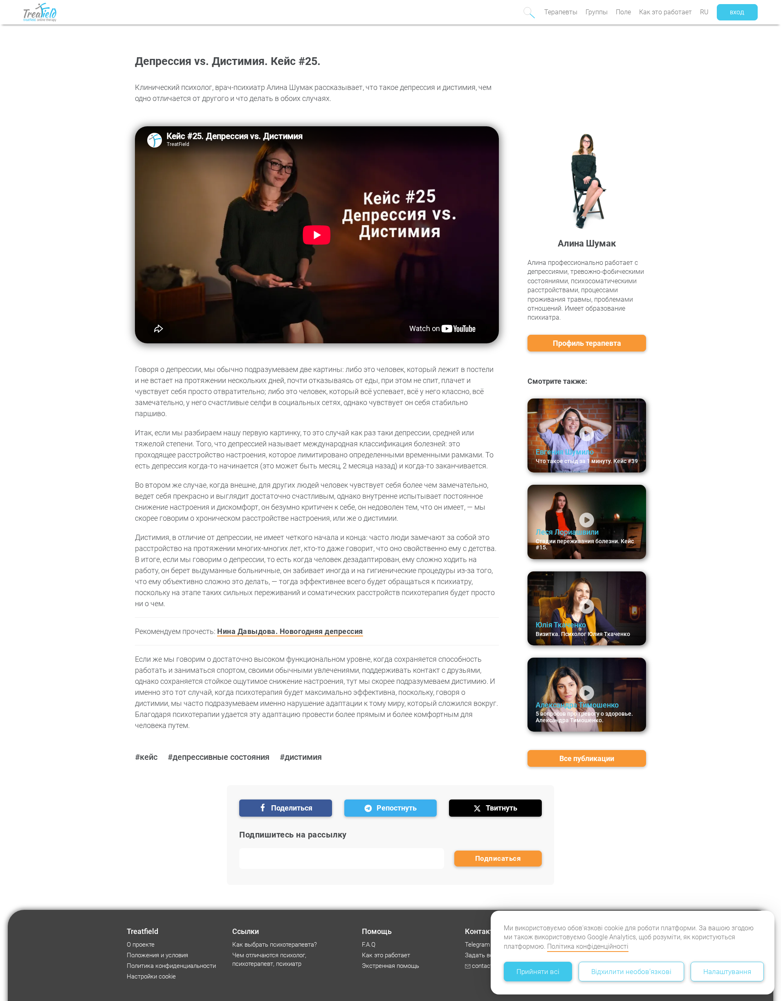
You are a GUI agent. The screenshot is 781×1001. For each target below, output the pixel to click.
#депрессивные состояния (218, 757)
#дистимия (301, 757)
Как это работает (665, 12)
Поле (623, 12)
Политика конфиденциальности (171, 966)
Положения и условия (157, 955)
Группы (597, 12)
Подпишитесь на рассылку (293, 835)
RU (704, 12)
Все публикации (586, 758)
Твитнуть (501, 808)
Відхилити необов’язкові (631, 971)
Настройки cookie (151, 976)
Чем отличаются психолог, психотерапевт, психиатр (269, 959)
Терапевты (560, 12)
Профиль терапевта (587, 343)
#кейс (146, 757)
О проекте (141, 944)
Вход (737, 12)
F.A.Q (368, 944)
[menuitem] (560, 12)
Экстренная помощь (390, 966)
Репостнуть (397, 808)
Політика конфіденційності (587, 946)
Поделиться (291, 808)
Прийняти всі (537, 971)
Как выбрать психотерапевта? (274, 944)
